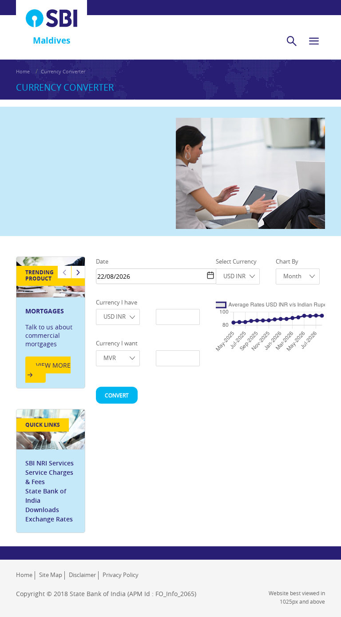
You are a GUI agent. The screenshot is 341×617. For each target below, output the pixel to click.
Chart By (287, 261)
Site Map (50, 575)
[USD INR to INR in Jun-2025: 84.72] (239, 322)
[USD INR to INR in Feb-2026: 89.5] (286, 319)
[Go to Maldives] (51, 18)
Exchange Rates (49, 519)
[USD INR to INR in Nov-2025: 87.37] (268, 321)
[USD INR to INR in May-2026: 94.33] (304, 317)
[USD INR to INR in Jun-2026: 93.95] (309, 317)
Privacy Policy (121, 575)
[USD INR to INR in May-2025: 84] (233, 322)
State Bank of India (45, 496)
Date (102, 261)
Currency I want (117, 343)
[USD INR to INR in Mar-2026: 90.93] (292, 318)
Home (23, 71)
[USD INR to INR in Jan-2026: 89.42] (280, 319)
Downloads (42, 509)
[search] (292, 41)
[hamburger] (314, 41)
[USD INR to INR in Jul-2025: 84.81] (245, 322)
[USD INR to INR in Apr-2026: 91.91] (298, 318)
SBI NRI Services (49, 463)
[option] (50, 322)
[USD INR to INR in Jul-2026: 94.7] (316, 316)
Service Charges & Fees (49, 477)
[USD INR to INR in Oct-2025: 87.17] (262, 321)
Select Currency (236, 261)
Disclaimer (82, 575)
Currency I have (116, 302)
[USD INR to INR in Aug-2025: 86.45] (251, 321)
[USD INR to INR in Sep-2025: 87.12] (257, 321)
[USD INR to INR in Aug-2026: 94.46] (321, 316)
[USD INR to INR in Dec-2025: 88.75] (274, 320)
